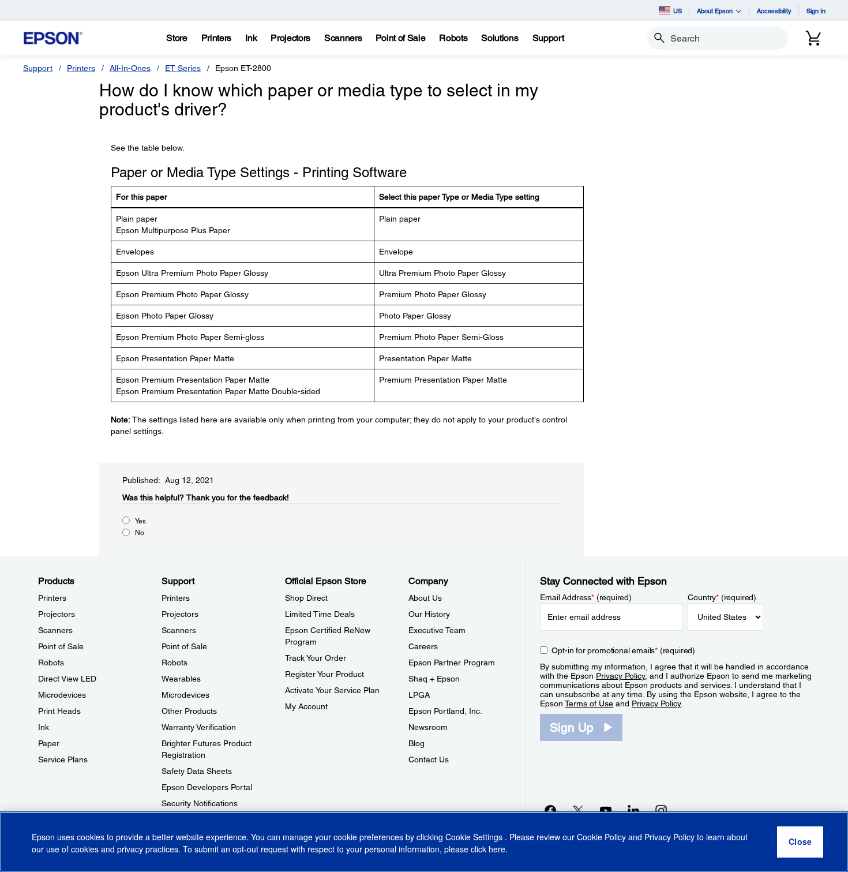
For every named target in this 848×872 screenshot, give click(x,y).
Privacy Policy (620, 675)
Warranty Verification (199, 727)
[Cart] (813, 38)
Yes (140, 521)
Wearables (181, 678)
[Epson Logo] (53, 38)
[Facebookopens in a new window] (550, 810)
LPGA (419, 694)
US (677, 10)
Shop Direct (306, 597)
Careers (423, 646)
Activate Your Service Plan (332, 690)
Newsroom (428, 727)
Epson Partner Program (451, 662)
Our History (429, 614)
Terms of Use (589, 703)
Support (37, 68)
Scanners (55, 630)
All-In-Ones (130, 68)
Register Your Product (324, 674)
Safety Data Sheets (197, 771)
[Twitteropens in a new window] (578, 810)
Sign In (816, 10)
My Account (306, 706)
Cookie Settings (475, 837)
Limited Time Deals (320, 614)
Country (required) (722, 597)
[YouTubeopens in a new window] (605, 810)
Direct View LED (67, 678)
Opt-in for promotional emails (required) (623, 650)
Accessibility (774, 10)
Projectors (56, 614)
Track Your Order (315, 658)
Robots (51, 662)
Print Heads (59, 711)
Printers (81, 68)
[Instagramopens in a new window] (661, 810)
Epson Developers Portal (207, 787)
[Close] (800, 842)
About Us (425, 597)
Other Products (189, 711)
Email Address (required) (586, 597)
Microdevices (62, 694)
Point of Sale (61, 646)
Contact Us (428, 759)
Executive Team (437, 630)
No (139, 533)
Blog (416, 743)
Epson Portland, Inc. (445, 711)
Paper (48, 743)
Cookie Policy (601, 837)
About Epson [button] (715, 10)
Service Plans (63, 759)
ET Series (183, 68)
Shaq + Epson (434, 678)
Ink (43, 727)
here (497, 849)
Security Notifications (200, 803)
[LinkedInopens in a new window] (633, 810)
